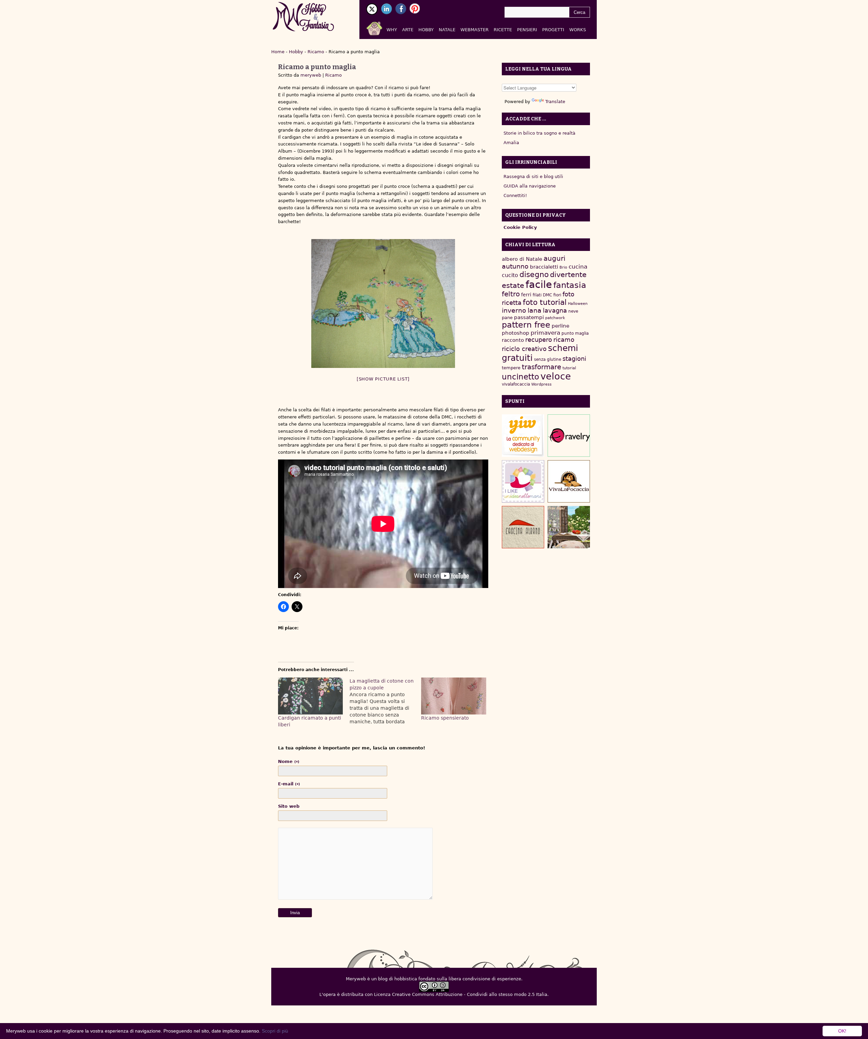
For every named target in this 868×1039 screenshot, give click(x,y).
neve (573, 311)
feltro (511, 294)
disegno (534, 274)
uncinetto (520, 376)
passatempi (529, 317)
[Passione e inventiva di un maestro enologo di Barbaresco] (523, 527)
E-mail (289, 783)
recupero (538, 339)
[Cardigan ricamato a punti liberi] (310, 696)
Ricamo (316, 51)
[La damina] (383, 303)
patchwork (555, 318)
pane (507, 317)
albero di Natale (522, 259)
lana (534, 310)
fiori (557, 295)
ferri (526, 294)
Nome (288, 761)
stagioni (574, 358)
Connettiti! (515, 195)
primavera (545, 333)
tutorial (569, 368)
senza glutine (547, 359)
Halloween (578, 303)
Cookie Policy (520, 227)
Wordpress (541, 384)
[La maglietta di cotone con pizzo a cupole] (385, 701)
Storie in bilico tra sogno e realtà (539, 133)
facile (539, 284)
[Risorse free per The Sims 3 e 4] (569, 527)
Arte (407, 29)
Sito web (288, 806)
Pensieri (527, 29)
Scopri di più (275, 1031)
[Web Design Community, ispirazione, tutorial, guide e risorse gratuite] (523, 435)
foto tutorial (545, 302)
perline (560, 326)
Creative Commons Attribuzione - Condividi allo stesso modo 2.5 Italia (469, 994)
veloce (555, 376)
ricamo (563, 339)
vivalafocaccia (516, 384)
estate (513, 285)
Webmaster (474, 29)
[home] (382, 27)
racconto (513, 340)
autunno (515, 266)
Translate (555, 101)
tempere (511, 367)
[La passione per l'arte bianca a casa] (569, 481)
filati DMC (542, 295)
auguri (555, 258)
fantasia (569, 285)
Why (392, 29)
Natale (447, 29)
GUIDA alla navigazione (530, 186)
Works (577, 29)
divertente (568, 275)
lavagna (555, 310)
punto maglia (575, 333)
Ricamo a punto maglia (317, 67)
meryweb (310, 75)
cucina (578, 266)
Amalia (511, 142)
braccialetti (544, 267)
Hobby (426, 29)
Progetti (553, 29)
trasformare (541, 367)
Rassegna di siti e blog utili (533, 176)
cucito (510, 275)
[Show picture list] (383, 378)
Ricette (503, 29)
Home (277, 51)
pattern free (526, 325)
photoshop (515, 333)
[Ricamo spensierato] (453, 696)
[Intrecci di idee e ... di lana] (569, 435)
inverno (514, 310)
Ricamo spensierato (445, 718)
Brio (563, 267)
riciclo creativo (524, 348)
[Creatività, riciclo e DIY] (523, 481)
